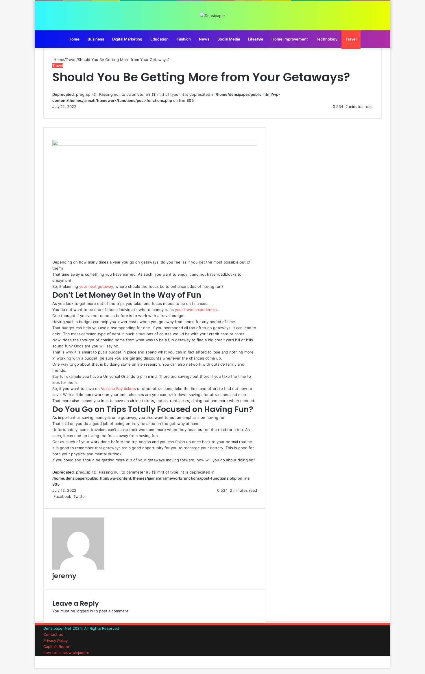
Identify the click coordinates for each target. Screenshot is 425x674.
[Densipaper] (212, 15)
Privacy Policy (55, 640)
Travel (350, 39)
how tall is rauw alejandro (66, 652)
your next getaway (96, 286)
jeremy (64, 576)
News (204, 39)
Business (96, 39)
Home (74, 39)
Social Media (228, 39)
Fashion (184, 39)
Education (159, 39)
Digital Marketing (127, 39)
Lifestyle (255, 39)
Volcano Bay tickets (118, 388)
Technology (326, 39)
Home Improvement (289, 39)
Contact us (53, 634)
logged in (84, 611)
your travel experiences (196, 309)
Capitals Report (57, 646)
